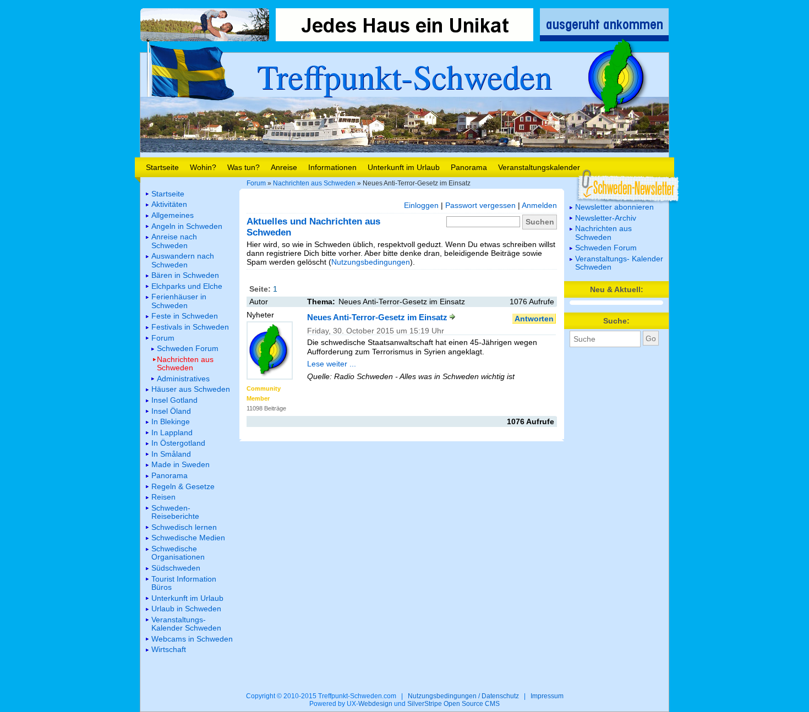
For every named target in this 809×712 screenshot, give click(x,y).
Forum (256, 183)
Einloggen (421, 205)
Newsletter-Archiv (605, 217)
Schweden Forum (606, 247)
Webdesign (375, 703)
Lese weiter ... (331, 363)
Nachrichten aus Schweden (314, 183)
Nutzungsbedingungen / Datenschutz (463, 696)
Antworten (534, 318)
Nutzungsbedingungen (370, 262)
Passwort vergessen (480, 205)
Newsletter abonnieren (614, 206)
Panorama (469, 167)
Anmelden (539, 205)
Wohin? (203, 167)
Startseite (162, 167)
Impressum (547, 696)
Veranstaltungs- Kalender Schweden (619, 262)
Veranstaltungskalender (539, 167)
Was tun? (243, 167)
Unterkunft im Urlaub (404, 167)
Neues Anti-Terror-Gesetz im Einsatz (378, 317)
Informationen (332, 167)
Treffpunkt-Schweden (404, 75)
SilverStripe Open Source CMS (453, 703)
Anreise (284, 167)
